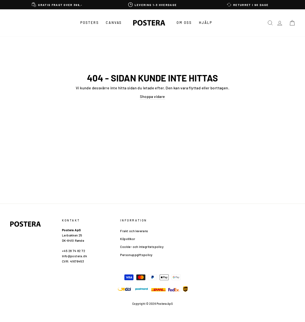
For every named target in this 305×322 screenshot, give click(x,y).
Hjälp (205, 23)
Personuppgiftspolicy (136, 255)
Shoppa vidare (152, 96)
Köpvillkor (127, 239)
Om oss (184, 23)
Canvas (114, 23)
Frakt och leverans (134, 231)
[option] (57, 4)
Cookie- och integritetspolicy (141, 247)
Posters (89, 23)
